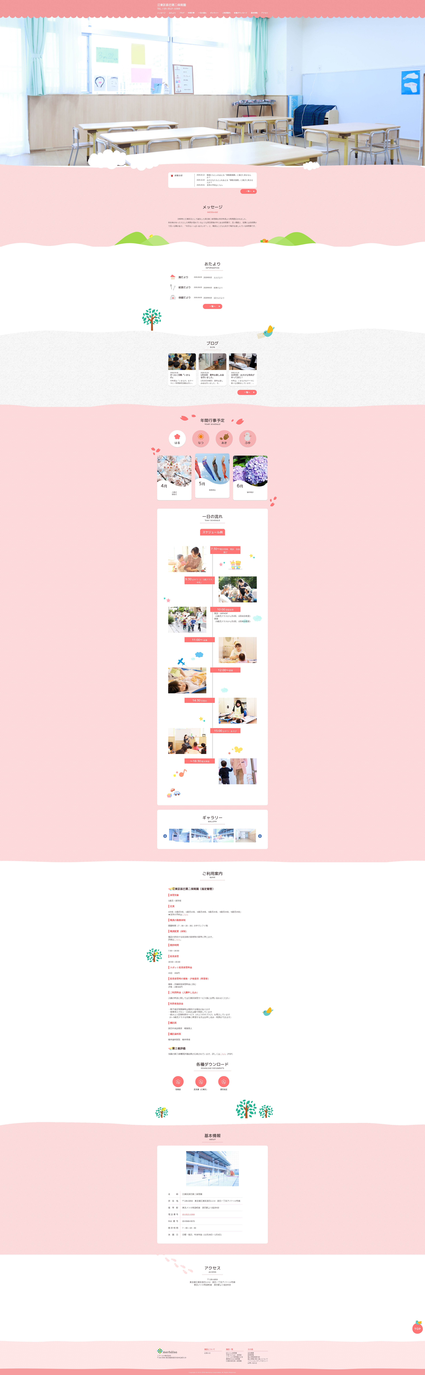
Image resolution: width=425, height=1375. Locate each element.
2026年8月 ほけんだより (214, 298)
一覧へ (248, 191)
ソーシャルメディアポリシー (258, 1361)
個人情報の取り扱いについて (258, 1359)
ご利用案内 (226, 13)
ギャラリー (214, 13)
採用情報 (251, 1355)
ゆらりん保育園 (231, 1353)
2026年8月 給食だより (213, 288)
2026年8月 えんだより (213, 277)
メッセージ (161, 13)
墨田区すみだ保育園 (233, 1359)
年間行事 (191, 13)
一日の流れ (202, 13)
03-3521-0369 (188, 1214)
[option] (212, 90)
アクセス (264, 13)
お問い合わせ (252, 1363)
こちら (185, 914)
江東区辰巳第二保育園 (171, 5)
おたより (172, 13)
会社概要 (251, 1353)
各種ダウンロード (240, 13)
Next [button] (260, 836)
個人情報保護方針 (254, 1357)
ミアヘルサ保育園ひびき (234, 1357)
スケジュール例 (212, 532)
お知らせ (207, 1353)
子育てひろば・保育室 (233, 1355)
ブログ (181, 13)
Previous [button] (165, 836)
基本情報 (254, 13)
